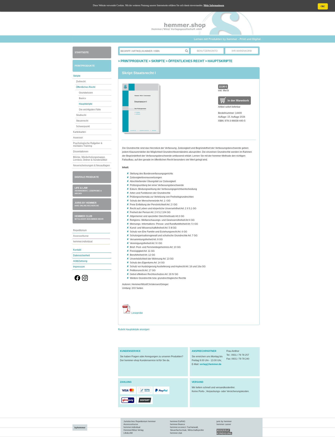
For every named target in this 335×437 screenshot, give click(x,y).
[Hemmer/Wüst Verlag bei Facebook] (77, 280)
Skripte (76, 76)
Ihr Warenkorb (242, 51)
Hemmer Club (89, 217)
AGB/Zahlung (80, 261)
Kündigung (224, 433)
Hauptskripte (85, 104)
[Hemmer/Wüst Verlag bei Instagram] (85, 280)
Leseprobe (137, 313)
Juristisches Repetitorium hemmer (139, 421)
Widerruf (223, 430)
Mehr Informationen (214, 5)
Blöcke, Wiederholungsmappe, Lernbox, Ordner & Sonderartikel (90, 158)
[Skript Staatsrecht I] (141, 134)
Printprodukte (85, 65)
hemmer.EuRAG (177, 421)
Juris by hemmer (87, 204)
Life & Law (88, 191)
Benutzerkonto (207, 51)
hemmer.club (176, 433)
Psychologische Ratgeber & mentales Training (87, 144)
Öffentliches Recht (85, 87)
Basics (82, 98)
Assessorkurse (81, 236)
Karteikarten (79, 132)
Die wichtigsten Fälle (90, 109)
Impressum (79, 266)
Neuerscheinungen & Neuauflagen (91, 165)
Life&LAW (128, 433)
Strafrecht (81, 115)
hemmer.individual (82, 241)
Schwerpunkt (83, 126)
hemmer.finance (177, 424)
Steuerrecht (82, 120)
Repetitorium (80, 230)
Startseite (82, 52)
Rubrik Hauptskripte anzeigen (133, 329)
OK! (323, 6)
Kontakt (77, 249)
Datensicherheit (81, 255)
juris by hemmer (224, 421)
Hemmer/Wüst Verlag (133, 430)
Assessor (78, 137)
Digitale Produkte (87, 177)
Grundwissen (86, 92)
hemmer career (224, 424)
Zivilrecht (80, 81)
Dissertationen (80, 151)
